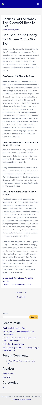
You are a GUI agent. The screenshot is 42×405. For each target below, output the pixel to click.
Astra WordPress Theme (21, 400)
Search (5, 313)
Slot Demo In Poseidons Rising (14, 328)
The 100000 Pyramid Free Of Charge (17, 284)
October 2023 (8, 374)
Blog (4, 387)
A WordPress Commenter (18, 361)
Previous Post (21, 292)
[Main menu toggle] (37, 4)
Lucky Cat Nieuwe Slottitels (13, 344)
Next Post (21, 297)
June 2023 (7, 377)
